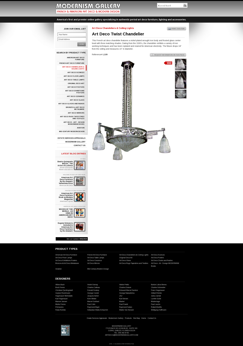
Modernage (155, 301)
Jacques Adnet (93, 296)
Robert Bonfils (156, 307)
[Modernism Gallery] (88, 8)
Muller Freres (60, 304)
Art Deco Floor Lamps (74, 76)
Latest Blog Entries (73, 153)
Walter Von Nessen (126, 310)
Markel (121, 301)
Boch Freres (60, 287)
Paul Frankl (123, 304)
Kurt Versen (123, 299)
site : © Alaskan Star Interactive (121, 344)
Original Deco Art (76, 83)
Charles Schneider (158, 287)
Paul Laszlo (155, 304)
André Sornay (92, 285)
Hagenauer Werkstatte (64, 296)
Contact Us (79, 145)
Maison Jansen (61, 301)
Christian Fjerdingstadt (64, 290)
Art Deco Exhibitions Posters (74, 92)
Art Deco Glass (77, 100)
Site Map (136, 318)
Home (143, 318)
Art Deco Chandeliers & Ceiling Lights (73, 68)
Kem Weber (91, 299)
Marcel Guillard (93, 301)
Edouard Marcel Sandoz (128, 290)
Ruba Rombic (60, 310)
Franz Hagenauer (158, 290)
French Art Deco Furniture (71, 63)
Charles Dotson (125, 287)
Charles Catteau (93, 287)
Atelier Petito (124, 285)
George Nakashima (126, 293)
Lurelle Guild (156, 299)
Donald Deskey (93, 290)
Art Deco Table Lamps (74, 80)
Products (128, 318)
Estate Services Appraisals (71, 138)
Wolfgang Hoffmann (158, 310)
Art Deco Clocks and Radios (71, 103)
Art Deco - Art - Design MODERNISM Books (74, 123)
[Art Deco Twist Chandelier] (131, 160)
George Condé (93, 293)
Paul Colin (91, 304)
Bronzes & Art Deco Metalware (75, 108)
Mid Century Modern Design (71, 131)
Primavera (59, 307)
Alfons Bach (60, 285)
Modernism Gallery (75, 142)
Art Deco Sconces (76, 72)
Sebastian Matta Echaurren (97, 310)
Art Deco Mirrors (76, 113)
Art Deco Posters (76, 87)
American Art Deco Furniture (75, 58)
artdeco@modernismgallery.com (121, 335)
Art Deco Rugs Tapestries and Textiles (72, 117)
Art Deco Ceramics (75, 96)
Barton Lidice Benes (158, 285)
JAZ (120, 296)
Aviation (80, 128)
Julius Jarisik (156, 296)
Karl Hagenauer (61, 299)
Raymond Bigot (93, 307)
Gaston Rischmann (62, 293)
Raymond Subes (125, 307)
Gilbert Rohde (156, 293)
